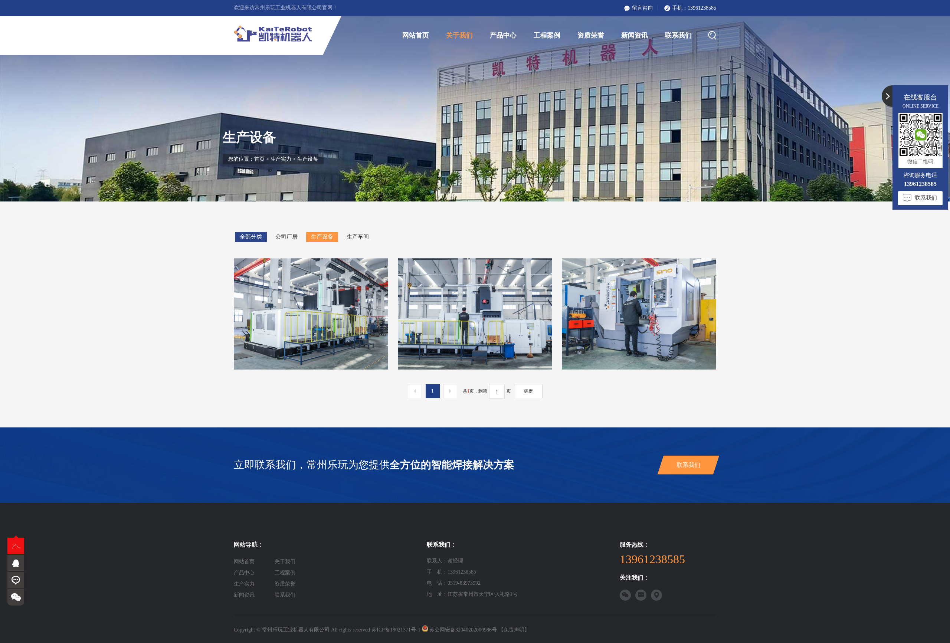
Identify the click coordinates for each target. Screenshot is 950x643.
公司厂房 (286, 237)
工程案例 (547, 35)
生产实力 (281, 159)
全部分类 (251, 237)
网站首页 (415, 35)
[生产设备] (311, 314)
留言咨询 (642, 8)
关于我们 (459, 35)
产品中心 (503, 35)
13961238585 (702, 8)
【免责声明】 (514, 630)
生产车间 (358, 237)
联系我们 (678, 35)
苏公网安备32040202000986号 (463, 630)
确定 (528, 391)
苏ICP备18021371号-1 (395, 630)
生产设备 (322, 237)
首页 (259, 159)
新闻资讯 (634, 35)
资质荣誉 (590, 35)
